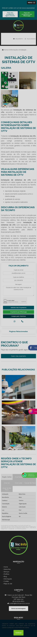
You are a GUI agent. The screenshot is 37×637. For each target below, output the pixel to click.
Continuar (18, 633)
